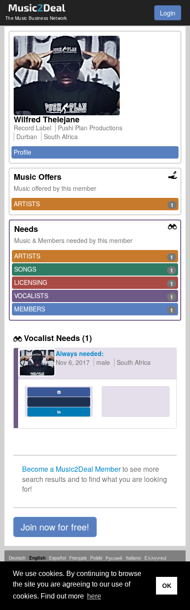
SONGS (93, 269)
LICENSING (93, 283)
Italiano (133, 558)
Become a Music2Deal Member (71, 469)
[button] (55, 527)
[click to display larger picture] (95, 75)
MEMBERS (93, 309)
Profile (22, 152)
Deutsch (17, 558)
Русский (114, 558)
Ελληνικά (155, 558)
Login (167, 12)
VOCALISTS (93, 296)
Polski (96, 558)
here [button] (94, 596)
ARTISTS (94, 204)
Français (78, 558)
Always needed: (80, 353)
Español (57, 558)
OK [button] (166, 585)
